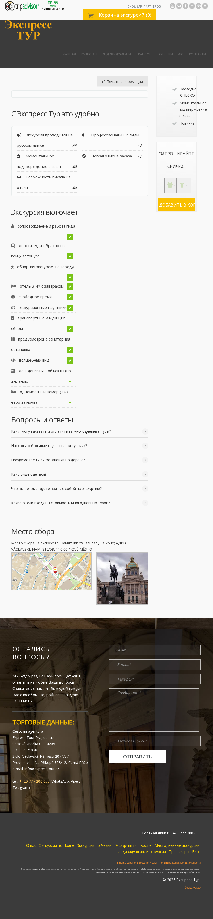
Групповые (89, 54)
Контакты (197, 54)
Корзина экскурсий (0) (124, 15)
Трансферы (145, 54)
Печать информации (124, 81)
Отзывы (166, 54)
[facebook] (185, 6)
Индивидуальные (117, 54)
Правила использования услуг (137, 862)
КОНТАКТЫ (22, 700)
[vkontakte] (179, 6)
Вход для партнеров (144, 6)
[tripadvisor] (198, 6)
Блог (181, 54)
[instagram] (192, 6)
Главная (69, 54)
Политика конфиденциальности (180, 862)
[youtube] (172, 6)
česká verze (193, 887)
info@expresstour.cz (42, 768)
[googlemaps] (205, 6)
